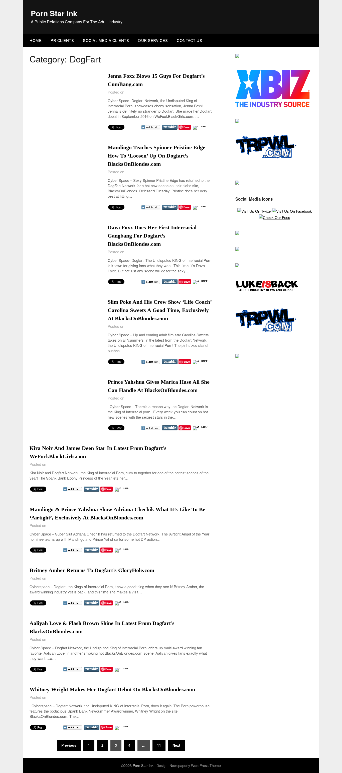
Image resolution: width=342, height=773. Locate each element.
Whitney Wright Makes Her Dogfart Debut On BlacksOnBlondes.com (112, 689)
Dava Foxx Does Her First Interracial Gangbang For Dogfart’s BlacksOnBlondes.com (152, 235)
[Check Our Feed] (274, 217)
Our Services (153, 40)
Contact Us (189, 40)
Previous (68, 745)
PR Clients (62, 40)
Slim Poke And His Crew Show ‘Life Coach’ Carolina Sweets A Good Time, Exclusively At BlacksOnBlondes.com (159, 310)
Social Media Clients (106, 40)
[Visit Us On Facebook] (292, 211)
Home (36, 40)
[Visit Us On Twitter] (254, 211)
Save (187, 127)
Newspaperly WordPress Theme (195, 765)
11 (159, 745)
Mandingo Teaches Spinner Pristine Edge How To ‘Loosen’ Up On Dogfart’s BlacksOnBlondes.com (156, 155)
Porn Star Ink (54, 13)
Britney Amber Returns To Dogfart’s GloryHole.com (92, 570)
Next (176, 745)
